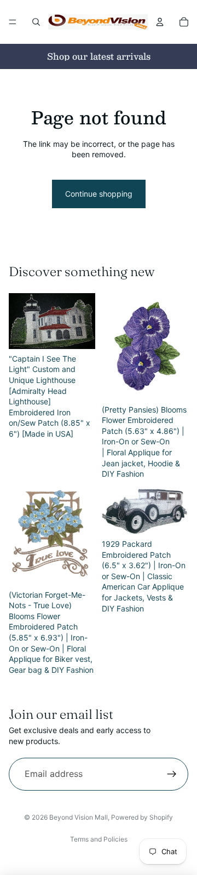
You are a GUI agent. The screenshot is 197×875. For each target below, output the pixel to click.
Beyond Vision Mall (78, 817)
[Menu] (12, 22)
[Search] (36, 22)
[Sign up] (171, 774)
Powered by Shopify (142, 817)
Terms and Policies (99, 839)
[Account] (160, 22)
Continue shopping (98, 193)
